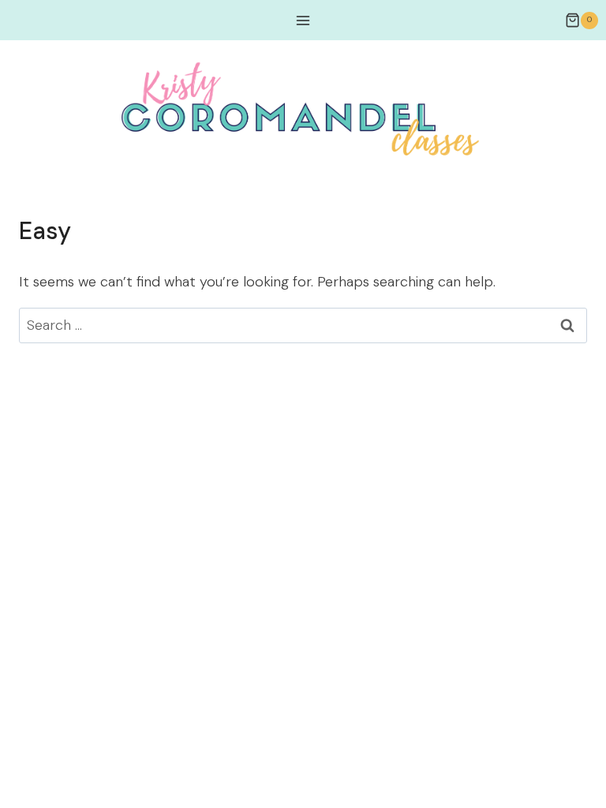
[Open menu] (303, 20)
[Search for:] (303, 325)
